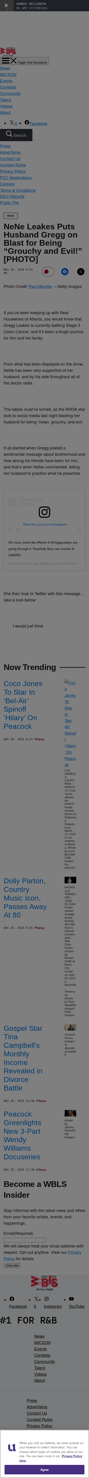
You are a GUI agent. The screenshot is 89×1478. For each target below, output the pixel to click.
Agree (44, 1469)
